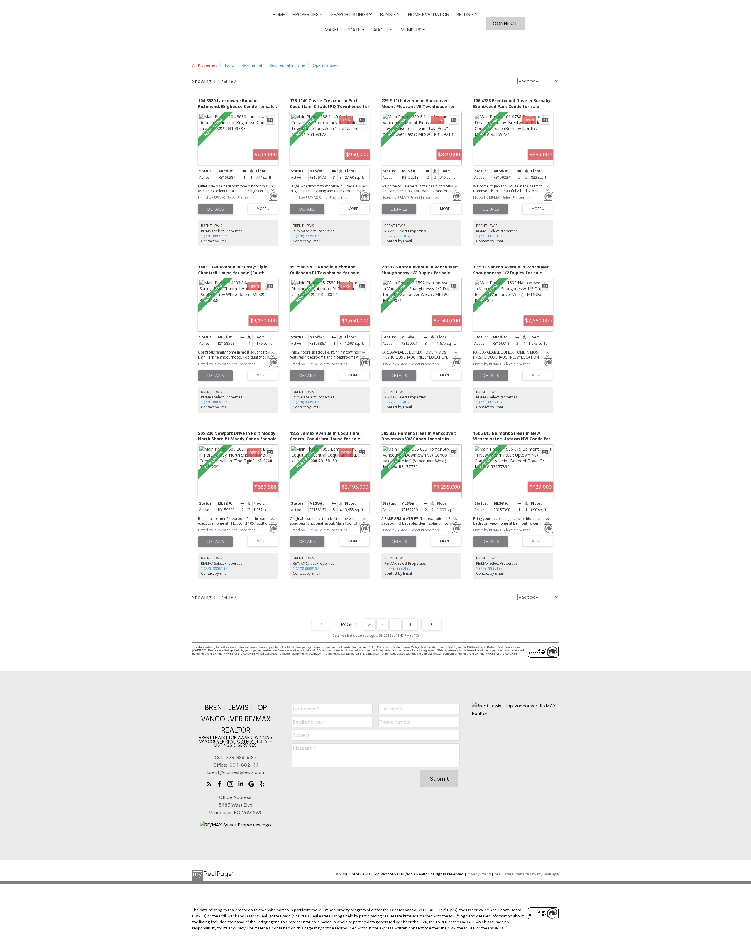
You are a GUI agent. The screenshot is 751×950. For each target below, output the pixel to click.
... (395, 624)
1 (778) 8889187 (214, 236)
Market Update (343, 30)
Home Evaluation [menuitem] (428, 14)
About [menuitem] (380, 30)
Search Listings (349, 14)
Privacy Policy (479, 874)
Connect (505, 23)
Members (411, 30)
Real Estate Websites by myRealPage (526, 874)
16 (410, 624)
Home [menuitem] (279, 14)
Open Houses (326, 65)
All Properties (204, 65)
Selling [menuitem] (465, 14)
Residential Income (287, 65)
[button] (505, 23)
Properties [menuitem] (306, 14)
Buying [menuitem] (388, 14)
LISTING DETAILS (215, 209)
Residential (251, 65)
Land (229, 65)
